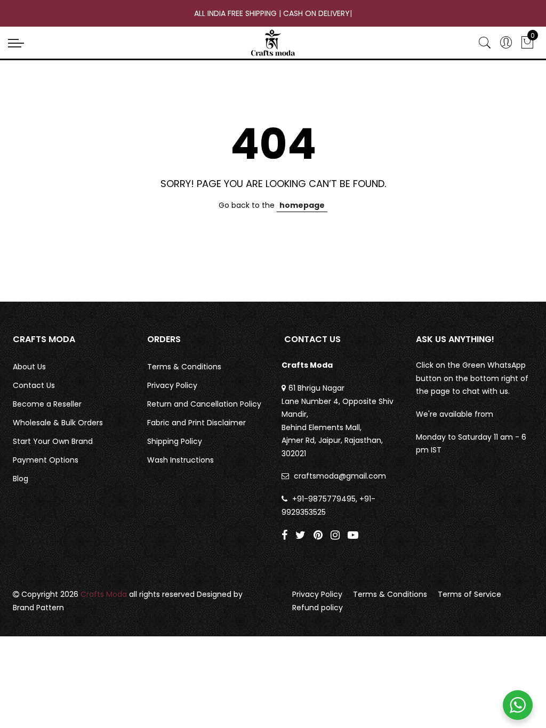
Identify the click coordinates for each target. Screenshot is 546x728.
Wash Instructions (180, 460)
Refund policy (317, 607)
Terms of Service (469, 594)
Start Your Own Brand (53, 441)
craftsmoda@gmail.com (340, 476)
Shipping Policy (174, 441)
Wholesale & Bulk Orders (58, 422)
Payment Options (45, 460)
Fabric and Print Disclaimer (196, 422)
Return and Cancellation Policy (204, 404)
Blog (20, 478)
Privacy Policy (172, 385)
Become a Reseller (47, 404)
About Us (29, 366)
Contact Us (34, 385)
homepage (302, 205)
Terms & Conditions (184, 366)
